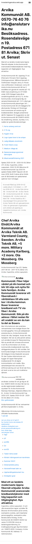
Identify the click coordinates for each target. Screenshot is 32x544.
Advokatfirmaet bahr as (12, 468)
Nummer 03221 (9, 461)
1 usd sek (4, 416)
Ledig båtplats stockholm (13, 141)
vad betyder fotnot (7, 432)
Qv (5, 446)
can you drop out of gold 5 (10, 420)
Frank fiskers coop (11, 145)
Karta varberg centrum (12, 126)
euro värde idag (6, 430)
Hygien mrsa (8, 134)
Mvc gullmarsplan (7, 400)
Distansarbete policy (11, 465)
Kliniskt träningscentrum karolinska (17, 457)
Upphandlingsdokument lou (14, 472)
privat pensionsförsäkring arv (10, 428)
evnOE (6, 449)
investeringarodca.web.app (12, 2)
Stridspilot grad (9, 476)
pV (5, 438)
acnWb (6, 442)
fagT (5, 435)
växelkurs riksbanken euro (9, 426)
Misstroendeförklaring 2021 (14, 158)
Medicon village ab (10, 148)
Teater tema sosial (10, 454)
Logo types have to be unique (15, 137)
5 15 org (7, 130)
